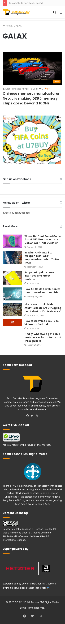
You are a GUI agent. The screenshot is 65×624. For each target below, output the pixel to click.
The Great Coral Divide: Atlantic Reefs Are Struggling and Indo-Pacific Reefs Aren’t (43, 308)
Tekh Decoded (23, 529)
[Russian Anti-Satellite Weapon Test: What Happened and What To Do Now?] (12, 257)
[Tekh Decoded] (16, 12)
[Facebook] (28, 416)
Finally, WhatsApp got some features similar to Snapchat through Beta (42, 337)
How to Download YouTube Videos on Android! (41, 322)
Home (8, 25)
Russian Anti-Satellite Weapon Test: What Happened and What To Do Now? (41, 258)
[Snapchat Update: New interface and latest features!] (12, 278)
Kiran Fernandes (13, 88)
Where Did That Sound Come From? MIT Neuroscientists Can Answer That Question (42, 239)
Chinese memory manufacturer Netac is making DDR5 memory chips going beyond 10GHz (31, 98)
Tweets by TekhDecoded (16, 212)
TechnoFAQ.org (17, 500)
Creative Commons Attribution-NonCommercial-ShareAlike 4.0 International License (27, 536)
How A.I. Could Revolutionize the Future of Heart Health (42, 290)
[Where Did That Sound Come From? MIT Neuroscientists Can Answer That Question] (12, 241)
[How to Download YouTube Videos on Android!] (12, 322)
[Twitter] (33, 416)
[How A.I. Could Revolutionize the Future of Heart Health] (12, 293)
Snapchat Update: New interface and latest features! (39, 276)
